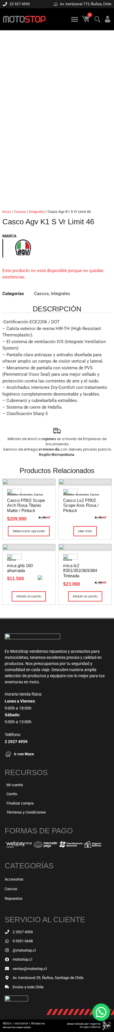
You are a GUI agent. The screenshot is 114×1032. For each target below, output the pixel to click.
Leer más (85, 531)
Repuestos (14, 898)
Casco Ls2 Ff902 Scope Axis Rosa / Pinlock (81, 505)
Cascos (20, 212)
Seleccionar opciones (29, 531)
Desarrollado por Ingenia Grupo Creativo (84, 1025)
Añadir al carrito (28, 596)
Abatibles (12, 494)
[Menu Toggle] (74, 19)
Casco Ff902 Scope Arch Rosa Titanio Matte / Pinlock (26, 505)
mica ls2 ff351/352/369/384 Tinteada (80, 570)
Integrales (36, 212)
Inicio (6, 212)
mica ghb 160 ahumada (20, 568)
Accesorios (26, 494)
